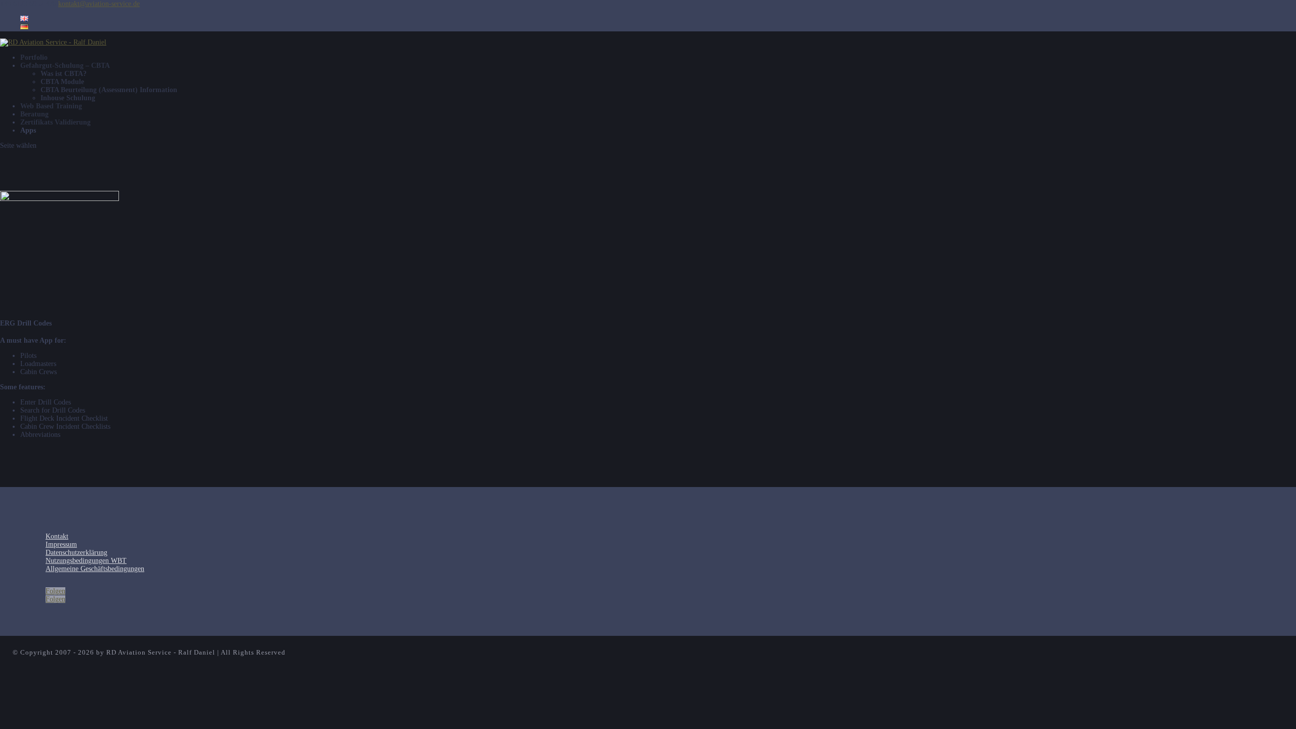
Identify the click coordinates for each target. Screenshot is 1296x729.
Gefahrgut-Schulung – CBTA (65, 65)
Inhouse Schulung (67, 98)
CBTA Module (62, 82)
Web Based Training (51, 106)
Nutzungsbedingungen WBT (86, 560)
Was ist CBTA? (63, 73)
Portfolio (34, 57)
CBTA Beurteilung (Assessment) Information (108, 90)
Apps (28, 130)
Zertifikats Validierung (55, 122)
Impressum (61, 544)
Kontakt (57, 536)
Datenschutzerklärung (76, 552)
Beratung (34, 114)
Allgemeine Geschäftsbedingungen (95, 569)
